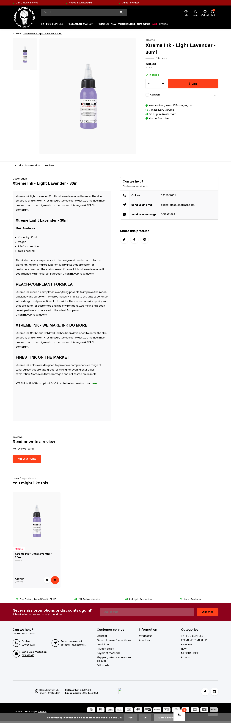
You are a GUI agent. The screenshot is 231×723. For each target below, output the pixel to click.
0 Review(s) (162, 58)
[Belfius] (157, 710)
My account (146, 636)
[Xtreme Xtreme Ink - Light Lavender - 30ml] (36, 521)
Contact (102, 636)
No (145, 717)
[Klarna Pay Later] (214, 710)
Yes (130, 717)
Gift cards (143, 24)
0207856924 (168, 195)
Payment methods (108, 653)
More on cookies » (168, 717)
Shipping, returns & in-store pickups (114, 659)
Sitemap (42, 711)
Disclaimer (103, 644)
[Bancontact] (129, 710)
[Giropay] (148, 710)
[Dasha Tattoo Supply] (24, 17)
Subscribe (207, 611)
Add (194, 84)
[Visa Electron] (166, 710)
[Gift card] (204, 710)
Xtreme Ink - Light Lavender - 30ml (42, 33)
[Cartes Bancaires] (195, 710)
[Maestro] (138, 710)
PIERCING (103, 24)
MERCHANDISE (126, 24)
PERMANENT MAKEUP (80, 24)
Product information (27, 165)
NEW (113, 24)
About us (144, 640)
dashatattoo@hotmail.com (178, 205)
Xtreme (150, 40)
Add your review (27, 458)
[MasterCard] (100, 710)
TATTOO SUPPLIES (52, 24)
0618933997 (168, 214)
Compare (155, 94)
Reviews (50, 165)
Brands (163, 24)
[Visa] (110, 710)
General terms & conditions (114, 640)
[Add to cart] (55, 580)
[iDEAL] (91, 710)
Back (18, 33)
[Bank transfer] (119, 710)
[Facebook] (205, 692)
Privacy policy (105, 649)
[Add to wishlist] (215, 94)
